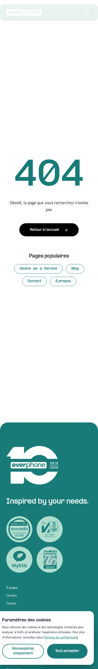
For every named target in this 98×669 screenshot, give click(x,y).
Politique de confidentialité (60, 637)
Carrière (11, 595)
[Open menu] (86, 12)
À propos (63, 281)
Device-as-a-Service (38, 269)
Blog (75, 269)
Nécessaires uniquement (23, 651)
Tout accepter (67, 651)
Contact (34, 281)
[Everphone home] (24, 12)
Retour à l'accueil (44, 230)
